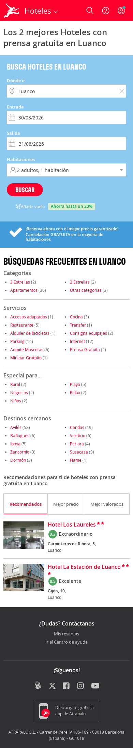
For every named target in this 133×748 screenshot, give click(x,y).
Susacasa (79, 452)
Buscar (24, 189)
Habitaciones (21, 159)
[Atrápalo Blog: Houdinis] (38, 685)
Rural (15, 384)
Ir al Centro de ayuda (66, 642)
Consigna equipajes (88, 333)
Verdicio (77, 435)
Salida (13, 133)
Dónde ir (16, 80)
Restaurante (21, 325)
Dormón (18, 460)
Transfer (78, 325)
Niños (15, 400)
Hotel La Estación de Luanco (84, 567)
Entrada (15, 106)
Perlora (77, 443)
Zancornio (19, 452)
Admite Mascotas (26, 349)
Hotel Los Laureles (72, 524)
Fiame (76, 460)
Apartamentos (24, 290)
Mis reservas (66, 634)
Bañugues (19, 435)
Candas (77, 427)
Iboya (15, 443)
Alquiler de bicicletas (29, 333)
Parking (17, 341)
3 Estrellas (20, 282)
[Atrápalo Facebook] (67, 686)
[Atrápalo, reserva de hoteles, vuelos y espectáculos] (11, 10)
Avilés (15, 427)
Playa (75, 384)
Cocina (76, 316)
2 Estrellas (80, 282)
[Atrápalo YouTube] (95, 686)
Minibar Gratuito (26, 357)
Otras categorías (86, 290)
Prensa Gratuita (85, 349)
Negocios (19, 392)
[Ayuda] (106, 10)
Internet (77, 341)
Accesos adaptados (28, 316)
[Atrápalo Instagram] (81, 686)
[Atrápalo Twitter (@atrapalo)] (52, 686)
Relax (75, 392)
